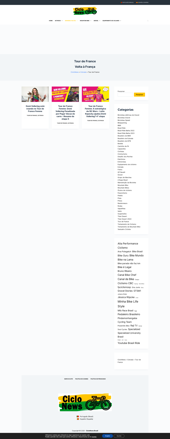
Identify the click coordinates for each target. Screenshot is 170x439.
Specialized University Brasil (129, 335)
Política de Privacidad (98, 379)
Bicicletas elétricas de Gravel (128, 115)
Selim (120, 211)
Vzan (126, 340)
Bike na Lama (125, 259)
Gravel (96, 20)
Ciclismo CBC (125, 283)
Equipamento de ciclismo (111, 20)
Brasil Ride (121, 128)
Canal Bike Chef (127, 274)
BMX (119, 125)
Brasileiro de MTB (124, 141)
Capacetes (122, 149)
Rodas (120, 206)
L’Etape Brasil (123, 180)
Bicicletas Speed (124, 120)
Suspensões (122, 214)
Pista (119, 198)
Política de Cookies (81, 379)
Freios (120, 170)
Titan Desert (122, 216)
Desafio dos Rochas (125, 157)
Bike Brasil (137, 251)
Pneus (120, 201)
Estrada (58, 20)
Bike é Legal (124, 267)
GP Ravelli (121, 172)
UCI (123, 340)
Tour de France (32, 115)
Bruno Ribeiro (125, 271)
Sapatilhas (121, 209)
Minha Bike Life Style (128, 304)
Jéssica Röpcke (126, 297)
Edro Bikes (141, 283)
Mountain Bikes (123, 188)
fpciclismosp (124, 287)
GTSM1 (137, 290)
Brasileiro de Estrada (125, 138)
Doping (136, 283)
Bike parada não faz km (129, 263)
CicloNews (75, 72)
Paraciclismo (122, 193)
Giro (142, 287)
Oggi (135, 311)
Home (51, 20)
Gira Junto (136, 287)
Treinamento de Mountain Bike (129, 227)
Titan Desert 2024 (124, 219)
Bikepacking (122, 123)
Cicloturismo (122, 154)
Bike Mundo (136, 255)
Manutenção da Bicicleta (127, 183)
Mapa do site (68, 379)
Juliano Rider (122, 294)
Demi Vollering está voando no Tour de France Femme (35, 108)
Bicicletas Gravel (124, 118)
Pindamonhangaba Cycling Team (127, 320)
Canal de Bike (126, 279)
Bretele (120, 144)
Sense (140, 326)
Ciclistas (121, 151)
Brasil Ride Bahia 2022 (126, 131)
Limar (137, 297)
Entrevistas (122, 162)
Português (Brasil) (128, 2)
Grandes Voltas (70, 20)
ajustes (94, 437)
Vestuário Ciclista (124, 229)
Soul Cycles (122, 329)
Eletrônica (121, 159)
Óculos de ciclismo (125, 190)
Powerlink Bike (123, 326)
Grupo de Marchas (124, 177)
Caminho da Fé (123, 146)
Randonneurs (122, 203)
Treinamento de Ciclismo (127, 224)
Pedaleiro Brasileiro (129, 314)
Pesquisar (121, 91)
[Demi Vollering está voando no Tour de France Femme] (35, 94)
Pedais (120, 196)
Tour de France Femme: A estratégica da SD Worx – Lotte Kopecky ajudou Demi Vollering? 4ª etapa (95, 111)
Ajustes (119, 436)
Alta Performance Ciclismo (128, 245)
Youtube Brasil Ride (129, 343)
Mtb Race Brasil (125, 310)
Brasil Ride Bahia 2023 (126, 133)
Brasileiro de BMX (124, 136)
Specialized (134, 329)
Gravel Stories (125, 290)
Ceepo (137, 279)
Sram (119, 340)
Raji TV (134, 325)
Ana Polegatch (124, 251)
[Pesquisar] (147, 20)
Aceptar (107, 436)
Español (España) (143, 2)
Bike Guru (123, 255)
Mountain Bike (84, 20)
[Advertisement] (85, 39)
